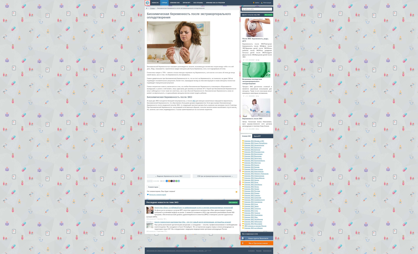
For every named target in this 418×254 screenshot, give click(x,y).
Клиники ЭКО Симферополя (254, 200)
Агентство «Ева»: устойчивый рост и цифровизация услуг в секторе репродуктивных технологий (193, 208)
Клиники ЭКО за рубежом (253, 228)
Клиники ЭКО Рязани (251, 193)
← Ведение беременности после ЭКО (168, 176)
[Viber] (174, 181)
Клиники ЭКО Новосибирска (254, 178)
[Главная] (147, 8)
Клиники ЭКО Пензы (251, 187)
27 (258, 60)
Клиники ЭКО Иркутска (252, 163)
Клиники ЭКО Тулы (251, 211)
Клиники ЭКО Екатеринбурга (254, 160)
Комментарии (153, 187)
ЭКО (194, 101)
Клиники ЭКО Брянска (252, 150)
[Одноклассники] (169, 181)
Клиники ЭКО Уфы (251, 217)
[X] (172, 181)
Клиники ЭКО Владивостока (254, 152)
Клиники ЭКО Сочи (251, 204)
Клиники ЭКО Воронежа (252, 156)
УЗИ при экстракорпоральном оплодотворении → (215, 176)
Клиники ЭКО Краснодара (253, 169)
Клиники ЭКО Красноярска (253, 171)
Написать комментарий (157, 195)
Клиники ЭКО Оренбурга (253, 184)
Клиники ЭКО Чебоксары (253, 221)
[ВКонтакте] (167, 181)
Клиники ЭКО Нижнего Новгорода (256, 173)
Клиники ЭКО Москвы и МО (254, 141)
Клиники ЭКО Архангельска (254, 145)
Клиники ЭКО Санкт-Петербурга (255, 143)
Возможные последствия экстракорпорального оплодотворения (252, 81)
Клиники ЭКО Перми (251, 189)
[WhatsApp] (176, 181)
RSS (236, 192)
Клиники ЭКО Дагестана (253, 158)
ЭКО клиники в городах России (255, 226)
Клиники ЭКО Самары (252, 195)
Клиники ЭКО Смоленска (253, 202)
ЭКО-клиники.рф (151, 219)
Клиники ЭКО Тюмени (252, 213)
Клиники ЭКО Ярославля (253, 224)
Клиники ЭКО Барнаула (252, 147)
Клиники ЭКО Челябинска (253, 219)
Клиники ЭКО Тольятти (252, 208)
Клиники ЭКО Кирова (251, 167)
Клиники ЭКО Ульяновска (253, 215)
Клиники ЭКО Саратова (252, 197)
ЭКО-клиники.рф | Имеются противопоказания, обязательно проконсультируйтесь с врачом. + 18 (176, 250)
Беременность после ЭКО (252, 118)
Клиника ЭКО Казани (251, 165)
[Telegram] (179, 181)
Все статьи (268, 15)
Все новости (233, 202)
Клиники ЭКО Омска (251, 180)
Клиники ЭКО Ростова (252, 191)
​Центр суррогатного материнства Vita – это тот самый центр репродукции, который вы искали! (192, 222)
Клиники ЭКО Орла (251, 182)
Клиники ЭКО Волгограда (253, 154)
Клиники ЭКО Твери (251, 206)
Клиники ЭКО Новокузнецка (254, 176)
